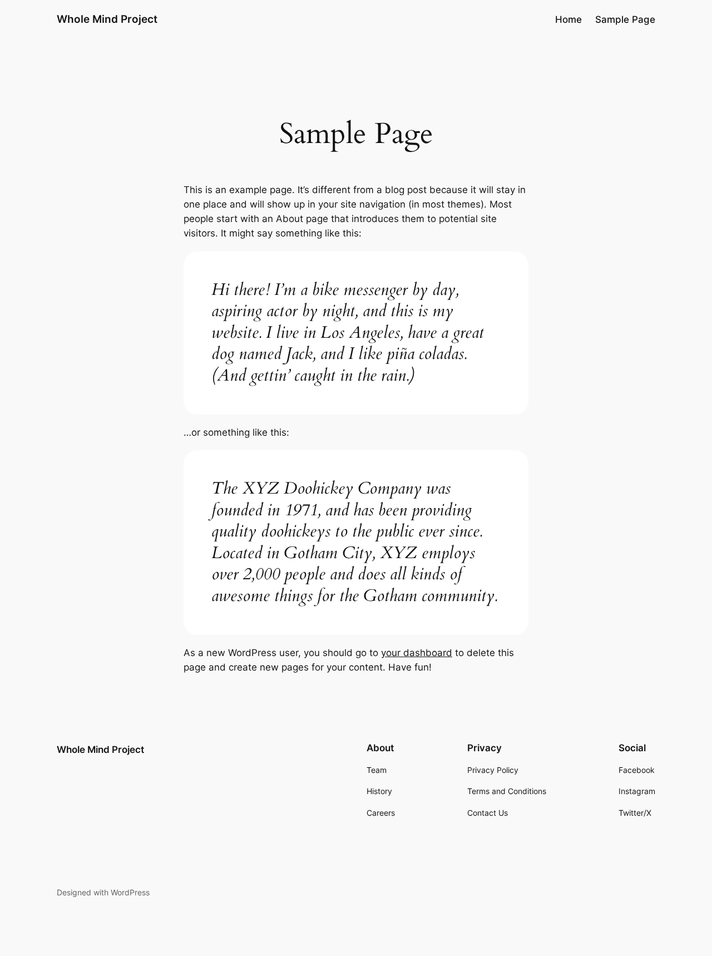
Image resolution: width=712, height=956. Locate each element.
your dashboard (416, 652)
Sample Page (625, 19)
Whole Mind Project (107, 19)
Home (568, 19)
